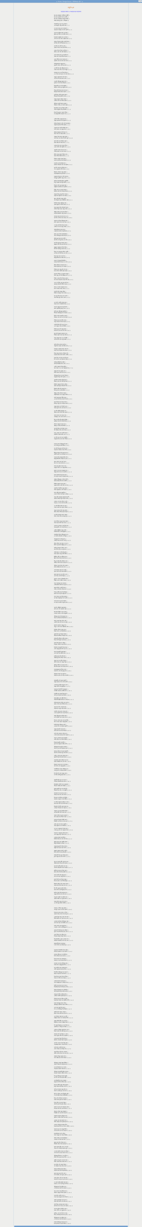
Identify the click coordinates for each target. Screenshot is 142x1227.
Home (60, 1)
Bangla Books (67, 1)
